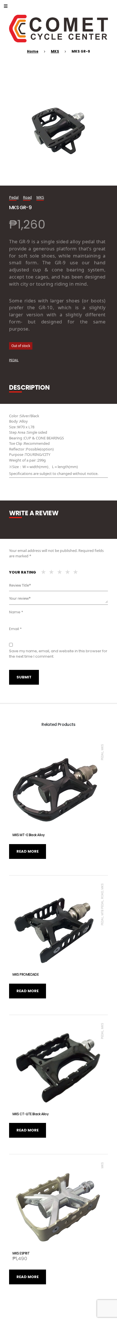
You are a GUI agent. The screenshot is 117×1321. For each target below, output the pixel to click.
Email (15, 629)
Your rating (22, 572)
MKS (55, 51)
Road (27, 197)
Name (16, 612)
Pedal (13, 197)
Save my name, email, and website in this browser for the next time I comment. (58, 653)
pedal (13, 360)
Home (32, 51)
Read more (27, 851)
